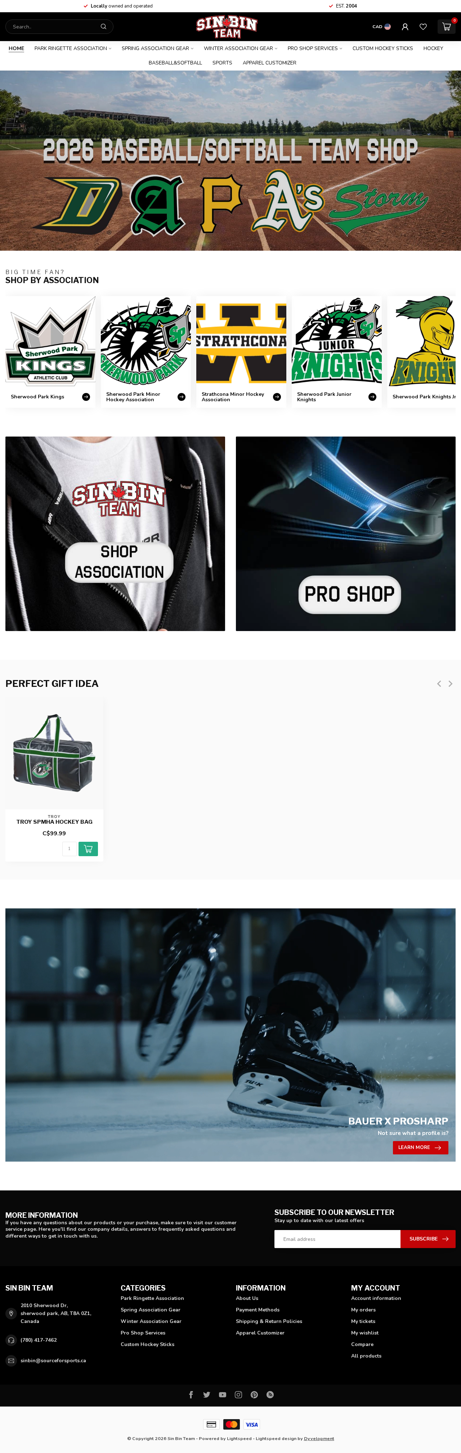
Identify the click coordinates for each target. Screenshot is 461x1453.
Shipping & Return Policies (269, 1321)
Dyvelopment (319, 1438)
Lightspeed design (276, 1438)
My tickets (363, 1321)
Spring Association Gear (155, 48)
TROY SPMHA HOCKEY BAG (54, 822)
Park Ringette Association (71, 48)
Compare (362, 1344)
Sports (222, 62)
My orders (363, 1309)
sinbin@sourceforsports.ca (53, 1360)
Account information (376, 1298)
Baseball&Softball (175, 62)
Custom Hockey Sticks (383, 48)
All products (366, 1356)
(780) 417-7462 (39, 1340)
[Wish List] (423, 26)
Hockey (433, 48)
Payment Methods (257, 1309)
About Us (247, 1298)
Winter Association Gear (238, 48)
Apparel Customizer (269, 62)
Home (16, 48)
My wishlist (365, 1332)
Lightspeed (239, 1438)
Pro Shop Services (313, 48)
